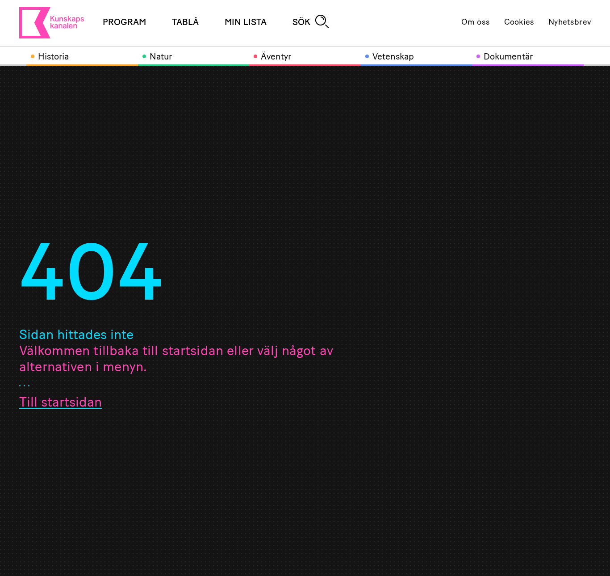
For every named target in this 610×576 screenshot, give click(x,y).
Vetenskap (393, 57)
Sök (301, 22)
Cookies (519, 23)
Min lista (246, 22)
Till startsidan (60, 403)
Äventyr (276, 57)
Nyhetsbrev (569, 23)
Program (124, 22)
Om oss (475, 23)
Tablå (185, 22)
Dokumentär (508, 57)
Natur (161, 57)
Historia (53, 57)
